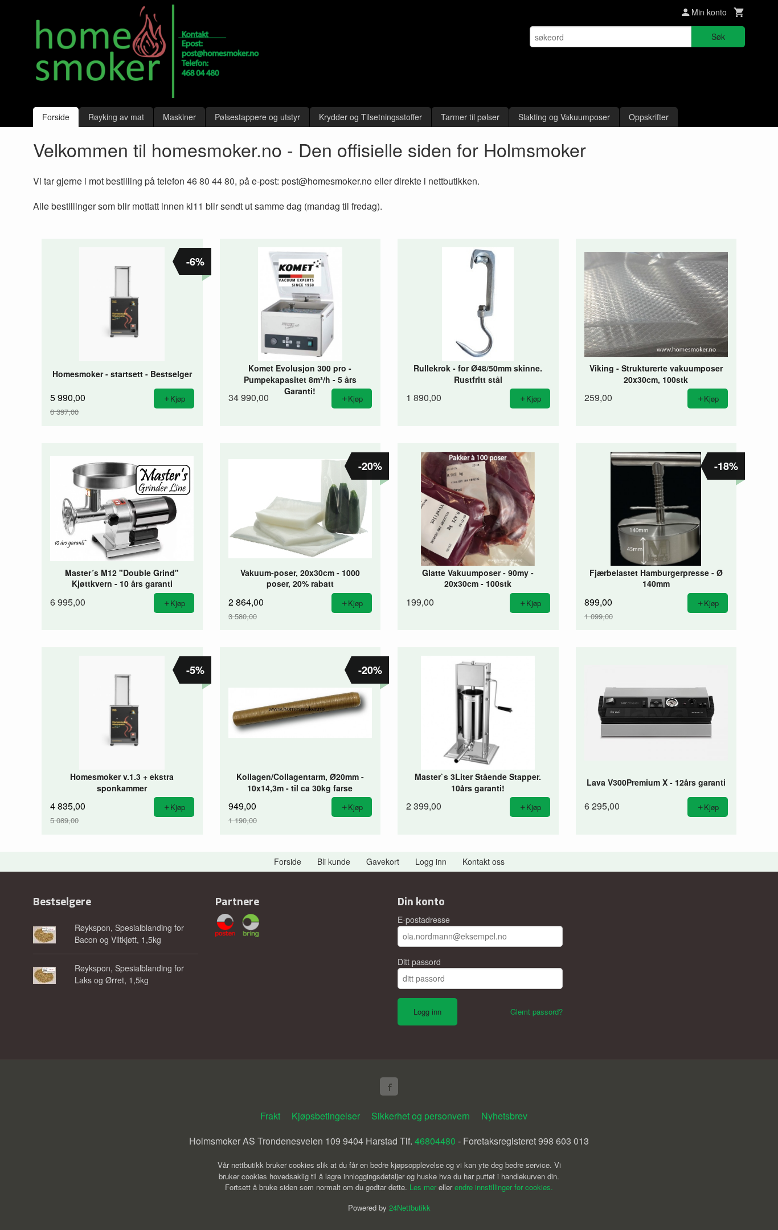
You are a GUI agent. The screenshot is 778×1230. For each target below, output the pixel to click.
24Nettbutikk (410, 1207)
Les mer (424, 1187)
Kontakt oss (483, 861)
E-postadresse (424, 919)
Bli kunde (333, 861)
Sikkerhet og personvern (420, 1115)
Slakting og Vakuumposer (564, 116)
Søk (718, 36)
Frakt (270, 1115)
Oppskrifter (649, 116)
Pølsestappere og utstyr (257, 116)
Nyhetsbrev (504, 1115)
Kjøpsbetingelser (326, 1115)
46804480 (435, 1140)
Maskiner (179, 116)
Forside (55, 116)
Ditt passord (419, 961)
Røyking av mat (116, 116)
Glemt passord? (536, 1011)
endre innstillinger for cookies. (503, 1187)
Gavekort (382, 861)
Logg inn (431, 861)
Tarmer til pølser (470, 116)
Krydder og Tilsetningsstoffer (370, 116)
